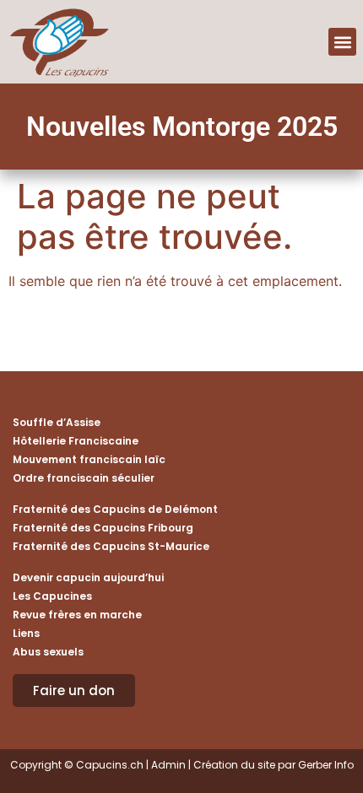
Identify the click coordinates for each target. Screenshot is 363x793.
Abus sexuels (48, 652)
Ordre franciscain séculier (83, 478)
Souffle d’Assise (56, 422)
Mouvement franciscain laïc (89, 459)
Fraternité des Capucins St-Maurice (111, 546)
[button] (342, 42)
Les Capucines (52, 596)
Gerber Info (326, 765)
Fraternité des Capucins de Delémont (115, 509)
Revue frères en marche (77, 614)
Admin (168, 765)
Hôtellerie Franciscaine (75, 441)
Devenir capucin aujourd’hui (88, 577)
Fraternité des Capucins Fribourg (103, 528)
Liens (26, 633)
